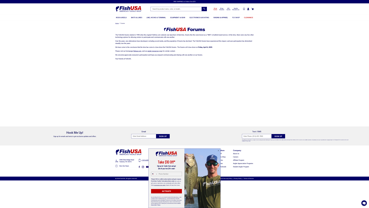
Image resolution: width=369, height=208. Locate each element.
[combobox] (154, 174)
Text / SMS (256, 131)
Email (144, 131)
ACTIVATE (166, 191)
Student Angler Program (241, 167)
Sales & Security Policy (225, 178)
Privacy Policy (238, 178)
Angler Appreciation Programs (243, 163)
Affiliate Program (238, 160)
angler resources (153, 51)
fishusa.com (137, 51)
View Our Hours (124, 166)
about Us (236, 154)
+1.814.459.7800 (146, 160)
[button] (364, 203)
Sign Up (163, 136)
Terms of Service (248, 178)
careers (235, 157)
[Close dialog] (218, 150)
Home (117, 23)
